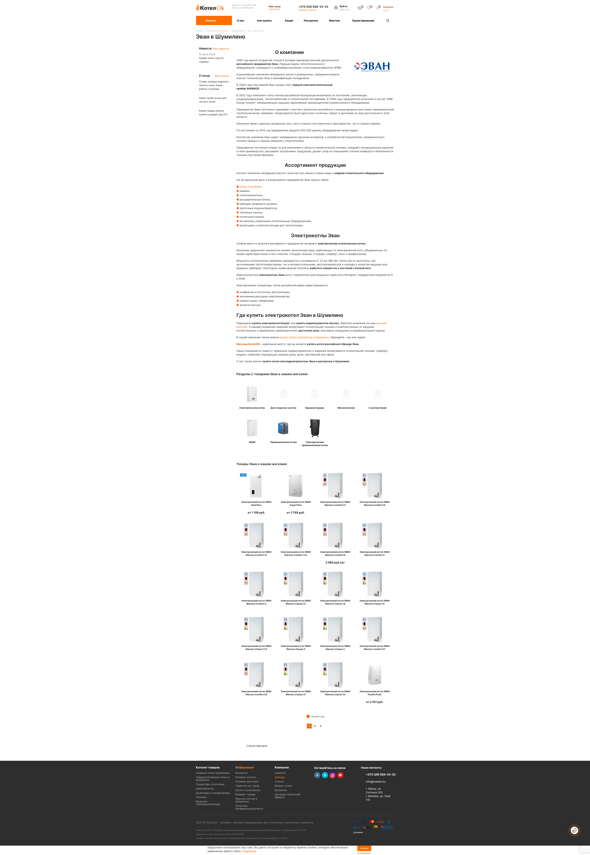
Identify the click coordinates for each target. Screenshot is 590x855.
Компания (282, 767)
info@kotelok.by (376, 781)
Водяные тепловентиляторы (208, 803)
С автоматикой (377, 407)
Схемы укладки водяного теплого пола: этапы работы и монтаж (214, 85)
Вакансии (281, 790)
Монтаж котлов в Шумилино (246, 800)
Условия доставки (247, 781)
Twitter (325, 775)
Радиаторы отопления (210, 784)
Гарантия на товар (247, 785)
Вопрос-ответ (283, 785)
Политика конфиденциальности (249, 807)
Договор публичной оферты (287, 796)
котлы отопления (250, 186)
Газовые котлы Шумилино (212, 772)
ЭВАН (252, 442)
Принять (364, 848)
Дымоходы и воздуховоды (213, 792)
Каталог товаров (208, 767)
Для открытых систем (283, 407)
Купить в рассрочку (247, 790)
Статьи (279, 781)
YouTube (340, 775)
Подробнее (249, 851)
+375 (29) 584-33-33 (313, 6)
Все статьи (222, 75)
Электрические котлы (252, 407)
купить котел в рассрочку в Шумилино (304, 337)
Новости (280, 772)
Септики (201, 797)
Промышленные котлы (283, 442)
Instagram (333, 775)
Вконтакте (317, 775)
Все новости (221, 48)
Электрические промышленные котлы (315, 444)
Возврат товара (245, 794)
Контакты (241, 772)
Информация (244, 767)
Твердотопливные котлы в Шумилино (213, 779)
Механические (346, 407)
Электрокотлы (205, 788)
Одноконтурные (314, 407)
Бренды (280, 777)
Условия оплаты (245, 777)
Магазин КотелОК (248, 344)
